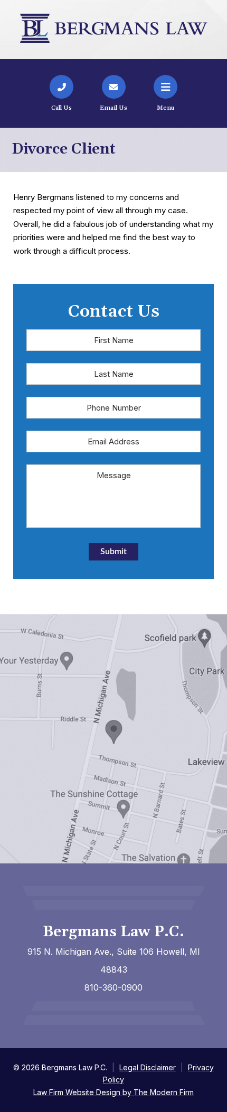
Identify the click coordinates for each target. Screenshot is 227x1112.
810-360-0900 (113, 987)
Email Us (113, 108)
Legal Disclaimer (147, 1067)
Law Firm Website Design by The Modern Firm (113, 1092)
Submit (113, 551)
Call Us (61, 108)
